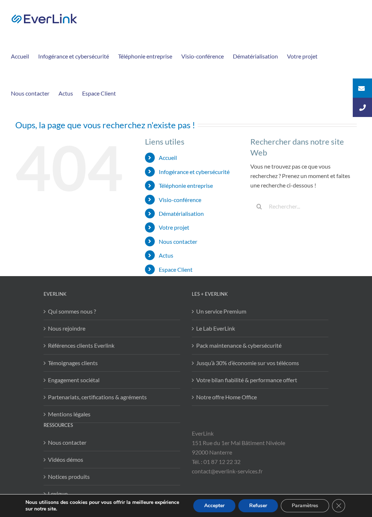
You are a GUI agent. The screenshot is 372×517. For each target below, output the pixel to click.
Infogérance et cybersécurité (194, 171)
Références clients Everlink (81, 345)
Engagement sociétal (74, 379)
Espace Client (176, 269)
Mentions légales (69, 414)
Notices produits (69, 476)
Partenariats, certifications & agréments (97, 396)
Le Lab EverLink (215, 328)
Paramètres (305, 505)
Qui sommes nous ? (72, 311)
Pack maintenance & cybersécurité (239, 345)
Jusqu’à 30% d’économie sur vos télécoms (247, 362)
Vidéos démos (65, 459)
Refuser (258, 505)
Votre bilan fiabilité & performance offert (246, 379)
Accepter (214, 505)
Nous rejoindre (66, 328)
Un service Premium (221, 311)
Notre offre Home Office (226, 396)
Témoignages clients (73, 362)
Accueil (168, 157)
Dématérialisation (181, 213)
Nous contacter (178, 241)
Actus (166, 255)
